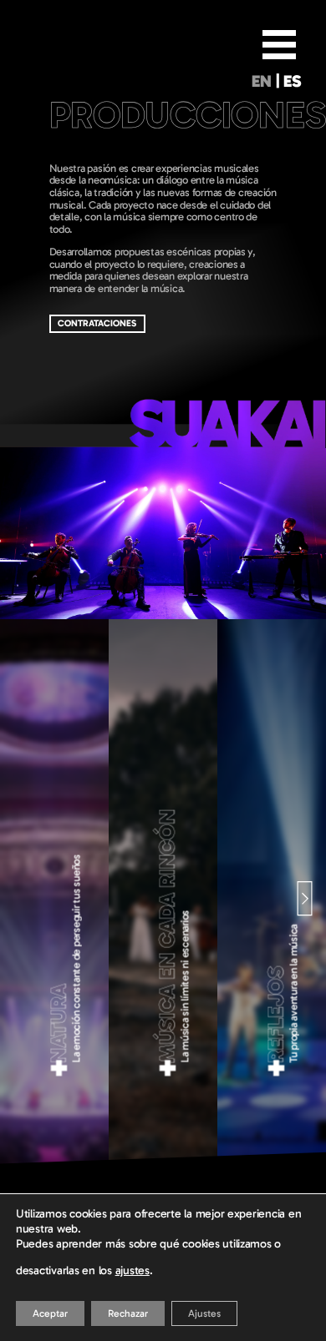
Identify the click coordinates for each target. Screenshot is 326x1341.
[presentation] (27, 896)
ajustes (132, 1270)
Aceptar (50, 1313)
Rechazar (128, 1313)
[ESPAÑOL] (293, 84)
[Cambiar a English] (261, 84)
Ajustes (204, 1313)
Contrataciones (97, 323)
